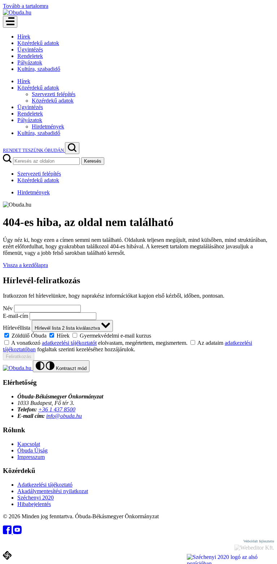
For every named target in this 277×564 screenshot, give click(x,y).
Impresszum (31, 457)
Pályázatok (29, 62)
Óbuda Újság (32, 450)
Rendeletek (30, 56)
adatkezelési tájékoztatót (69, 343)
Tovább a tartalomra (25, 6)
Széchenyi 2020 (35, 498)
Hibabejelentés (34, 504)
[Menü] (10, 22)
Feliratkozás (18, 356)
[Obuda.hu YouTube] (17, 532)
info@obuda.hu (64, 416)
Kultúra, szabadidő (38, 69)
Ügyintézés (30, 49)
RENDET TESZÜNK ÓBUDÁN (34, 150)
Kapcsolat (28, 444)
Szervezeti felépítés (53, 94)
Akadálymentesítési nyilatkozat (52, 491)
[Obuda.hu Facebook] (8, 532)
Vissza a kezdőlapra (25, 265)
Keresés (92, 161)
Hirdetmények (48, 126)
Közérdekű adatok (38, 43)
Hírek (23, 36)
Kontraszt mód (70, 368)
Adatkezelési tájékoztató (44, 485)
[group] (138, 335)
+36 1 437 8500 (56, 409)
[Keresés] (72, 148)
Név (8, 308)
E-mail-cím (15, 316)
